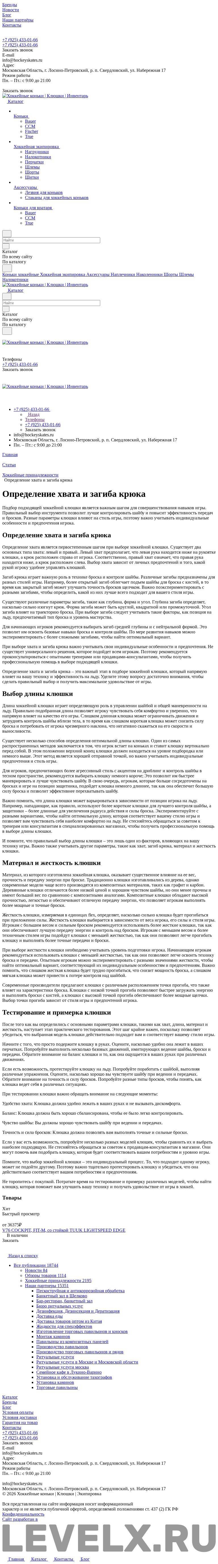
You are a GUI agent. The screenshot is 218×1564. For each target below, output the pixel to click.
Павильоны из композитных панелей (72, 1341)
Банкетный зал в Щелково (61, 1295)
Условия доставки (19, 1417)
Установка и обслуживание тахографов (74, 1377)
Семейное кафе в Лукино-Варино (69, 1372)
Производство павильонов (62, 1346)
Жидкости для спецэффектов (64, 1326)
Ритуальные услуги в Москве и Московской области (87, 1362)
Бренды (9, 1402)
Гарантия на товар (20, 1422)
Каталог (10, 1397)
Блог (6, 1407)
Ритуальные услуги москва (62, 1367)
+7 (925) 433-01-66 (20, 39)
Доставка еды (49, 1316)
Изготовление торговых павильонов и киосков (82, 1331)
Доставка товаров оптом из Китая (69, 1321)
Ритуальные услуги (55, 1356)
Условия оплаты (17, 1412)
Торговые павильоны (57, 1387)
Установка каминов (55, 1382)
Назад (33, 414)
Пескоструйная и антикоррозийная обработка (80, 1290)
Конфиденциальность (23, 1514)
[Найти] (7, 268)
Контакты (11, 1427)
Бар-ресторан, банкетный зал (64, 1300)
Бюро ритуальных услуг (59, 1306)
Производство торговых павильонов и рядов (79, 1351)
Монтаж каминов (53, 1336)
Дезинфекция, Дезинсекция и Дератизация (78, 1311)
